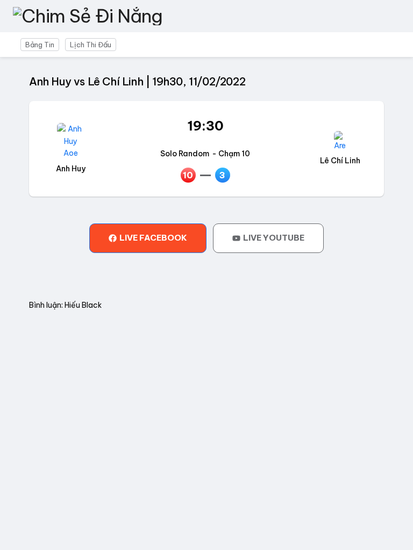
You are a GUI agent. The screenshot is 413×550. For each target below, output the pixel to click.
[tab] (147, 237)
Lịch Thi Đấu (90, 44)
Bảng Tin (39, 44)
